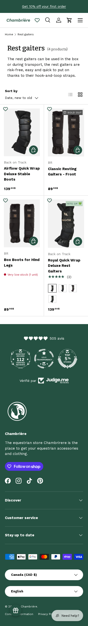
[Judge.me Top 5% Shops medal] (67, 358)
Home (9, 34)
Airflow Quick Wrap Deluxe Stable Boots (22, 174)
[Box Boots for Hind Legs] (22, 223)
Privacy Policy (47, 614)
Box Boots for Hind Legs (22, 263)
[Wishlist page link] (37, 20)
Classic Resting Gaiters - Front (62, 172)
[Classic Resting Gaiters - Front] (66, 132)
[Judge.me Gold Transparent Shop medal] (44, 358)
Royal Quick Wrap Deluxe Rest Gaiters (64, 265)
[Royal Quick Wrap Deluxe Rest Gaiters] (66, 224)
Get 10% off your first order (44, 6)
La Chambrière (26, 606)
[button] (69, 20)
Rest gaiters (26, 34)
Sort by (11, 91)
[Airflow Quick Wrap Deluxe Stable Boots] (22, 132)
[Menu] (80, 20)
